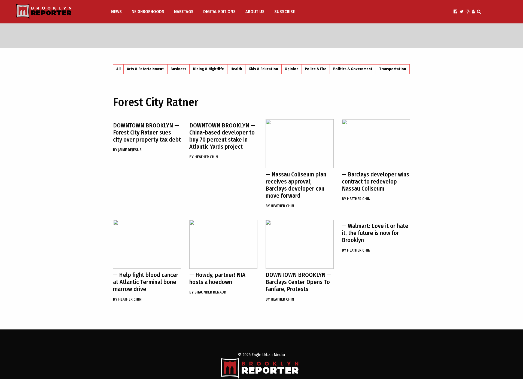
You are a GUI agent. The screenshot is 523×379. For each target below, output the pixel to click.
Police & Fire (315, 69)
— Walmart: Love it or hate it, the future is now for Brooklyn (375, 233)
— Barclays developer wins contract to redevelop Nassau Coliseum (375, 181)
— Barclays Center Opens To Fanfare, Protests (299, 282)
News (116, 11)
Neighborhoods (148, 11)
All (118, 69)
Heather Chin (203, 157)
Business (178, 69)
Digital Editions (219, 11)
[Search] (479, 11)
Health (236, 69)
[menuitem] (117, 12)
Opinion (292, 69)
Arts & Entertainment (145, 69)
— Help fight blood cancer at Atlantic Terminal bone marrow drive (145, 282)
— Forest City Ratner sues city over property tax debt (147, 132)
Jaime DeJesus (127, 150)
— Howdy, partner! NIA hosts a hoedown (217, 278)
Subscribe (284, 11)
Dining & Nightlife (208, 69)
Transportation (392, 69)
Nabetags (183, 11)
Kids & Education (263, 69)
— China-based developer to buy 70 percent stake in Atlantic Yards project (222, 136)
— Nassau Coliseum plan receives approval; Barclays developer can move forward (296, 185)
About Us (254, 11)
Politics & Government (352, 69)
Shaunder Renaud (207, 292)
